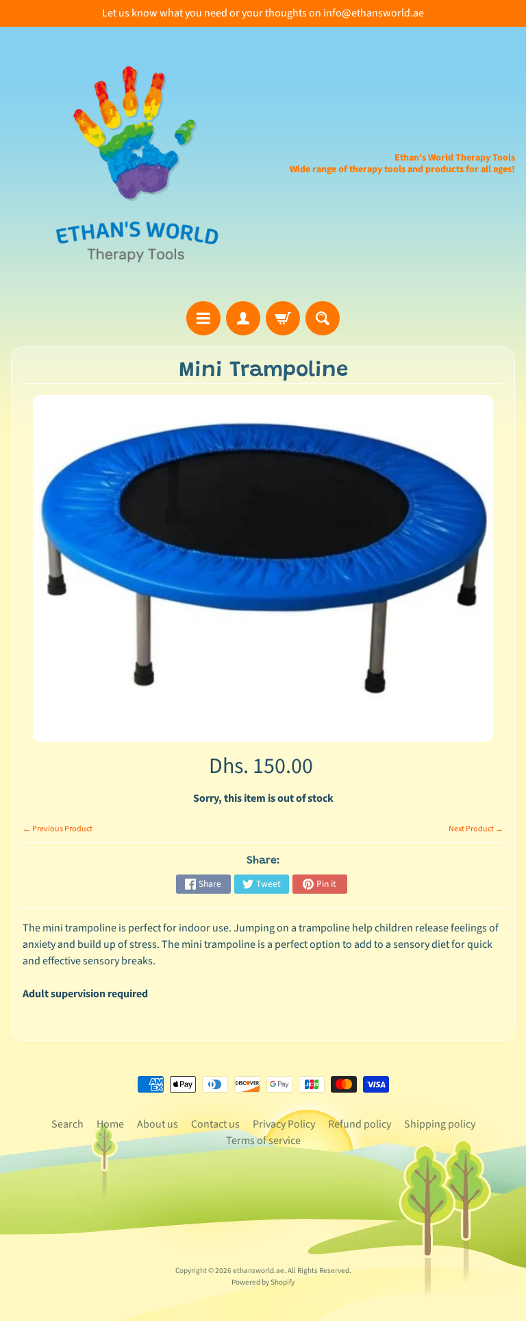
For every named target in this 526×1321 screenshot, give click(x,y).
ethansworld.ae (258, 1270)
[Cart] (283, 318)
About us (157, 1124)
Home (110, 1124)
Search (67, 1124)
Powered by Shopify (263, 1282)
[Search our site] (322, 318)
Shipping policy (439, 1124)
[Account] (243, 318)
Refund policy (359, 1124)
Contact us (215, 1124)
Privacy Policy (284, 1124)
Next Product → (476, 829)
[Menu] (203, 318)
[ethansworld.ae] (137, 164)
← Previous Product (57, 829)
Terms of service (263, 1140)
